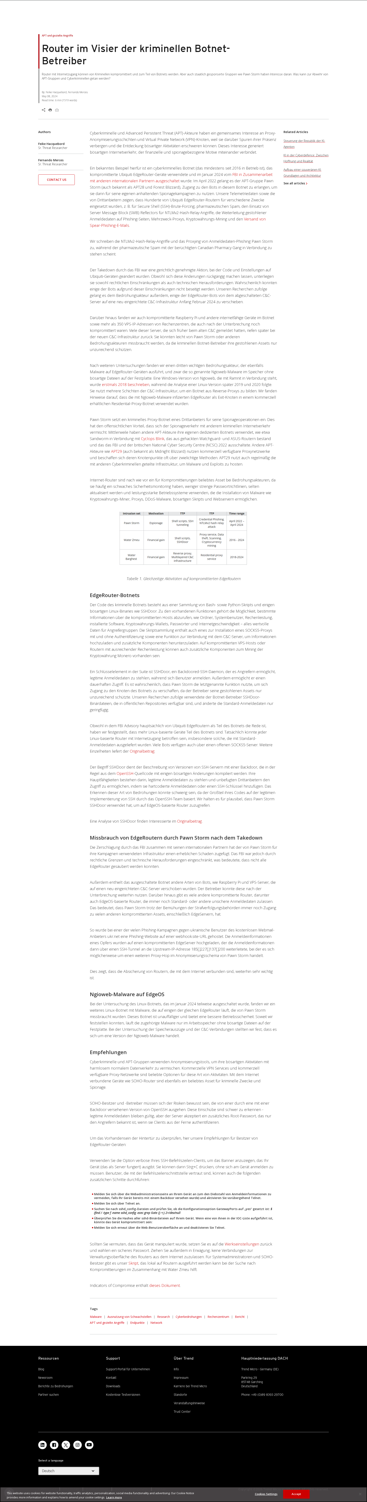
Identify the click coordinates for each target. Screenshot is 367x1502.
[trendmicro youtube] (89, 1445)
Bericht (240, 1317)
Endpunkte (137, 1323)
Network (156, 1323)
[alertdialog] (183, 1494)
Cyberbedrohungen (189, 1317)
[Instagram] (77, 1445)
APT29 (116, 451)
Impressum (181, 1377)
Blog (41, 1369)
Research (163, 1317)
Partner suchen (48, 1394)
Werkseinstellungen (242, 1244)
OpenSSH (125, 773)
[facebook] (54, 1445)
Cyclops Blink (152, 438)
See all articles (294, 183)
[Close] (360, 1494)
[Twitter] (66, 1445)
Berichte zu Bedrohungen (55, 1386)
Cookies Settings (266, 1494)
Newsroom (45, 1377)
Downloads (113, 1386)
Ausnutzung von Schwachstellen (129, 1317)
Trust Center (182, 1411)
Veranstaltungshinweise (189, 1403)
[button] (56, 181)
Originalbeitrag (142, 751)
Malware (96, 1317)
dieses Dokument (164, 1285)
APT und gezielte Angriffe (107, 1323)
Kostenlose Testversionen (123, 1394)
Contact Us (56, 180)
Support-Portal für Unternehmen (128, 1369)
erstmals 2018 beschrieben (125, 384)
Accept (296, 1494)
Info (176, 1369)
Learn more (114, 1497)
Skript (133, 1263)
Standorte (180, 1394)
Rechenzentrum (218, 1317)
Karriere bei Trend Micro (190, 1386)
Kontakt (111, 1377)
